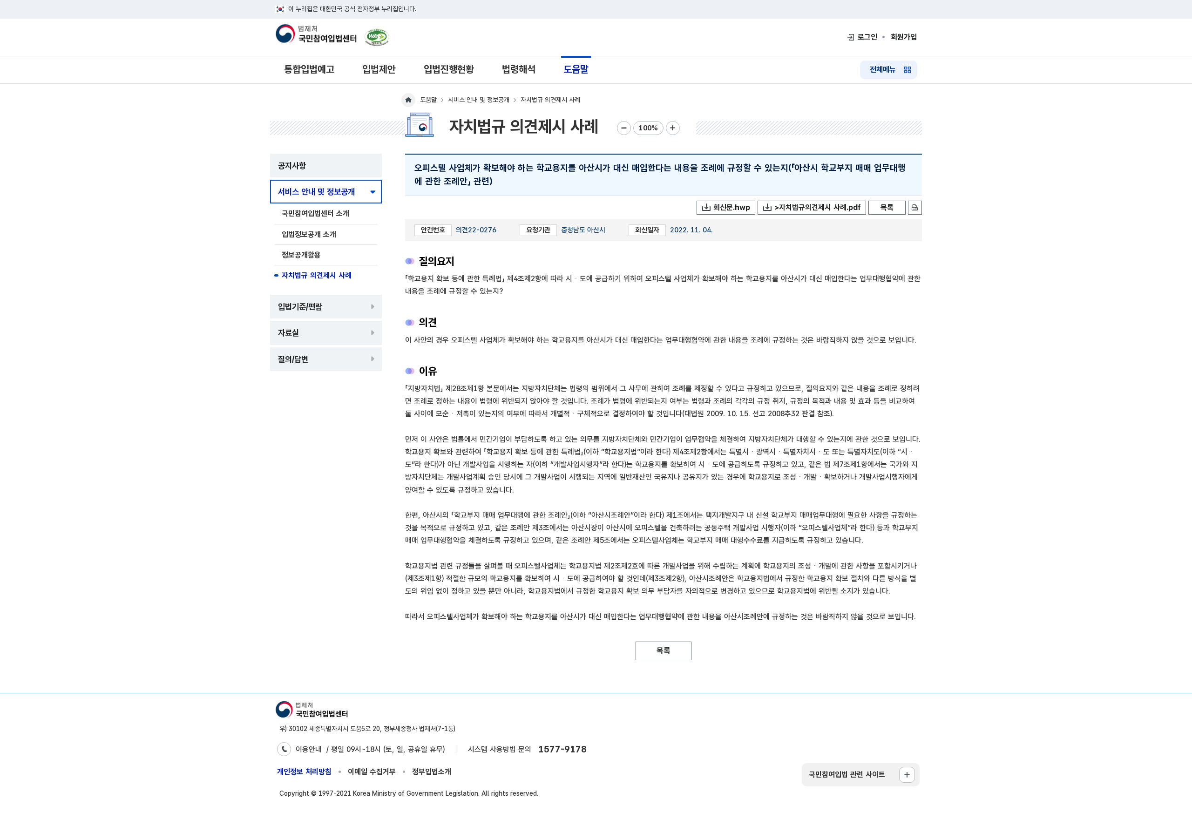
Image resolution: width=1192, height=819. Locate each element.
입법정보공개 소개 (309, 234)
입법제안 (379, 69)
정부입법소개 (431, 771)
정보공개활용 (301, 254)
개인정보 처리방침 (304, 771)
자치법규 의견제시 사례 (317, 275)
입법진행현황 (449, 69)
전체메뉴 (883, 69)
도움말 (576, 69)
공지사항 (292, 165)
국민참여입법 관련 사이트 (847, 774)
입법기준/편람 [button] (300, 306)
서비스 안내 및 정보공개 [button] (316, 191)
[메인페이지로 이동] (316, 34)
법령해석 (518, 69)
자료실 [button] (288, 333)
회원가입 (904, 37)
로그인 (867, 37)
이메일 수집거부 (372, 771)
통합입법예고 (309, 69)
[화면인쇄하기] (915, 208)
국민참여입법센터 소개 (315, 213)
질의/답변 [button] (293, 359)
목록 (887, 207)
